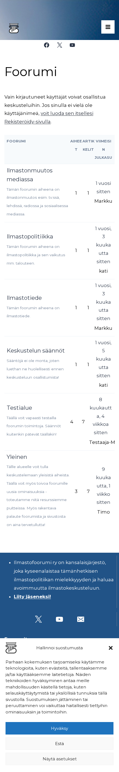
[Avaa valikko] (108, 27)
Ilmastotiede (24, 297)
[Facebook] (47, 45)
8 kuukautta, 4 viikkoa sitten (101, 416)
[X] (59, 45)
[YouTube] (72, 45)
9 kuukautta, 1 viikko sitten (103, 485)
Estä (59, 743)
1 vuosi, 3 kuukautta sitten (103, 245)
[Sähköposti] (81, 619)
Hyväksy (59, 728)
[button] (110, 648)
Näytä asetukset (60, 758)
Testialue (19, 407)
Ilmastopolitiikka (30, 236)
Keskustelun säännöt (36, 350)
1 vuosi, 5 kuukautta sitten (103, 359)
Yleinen (17, 456)
